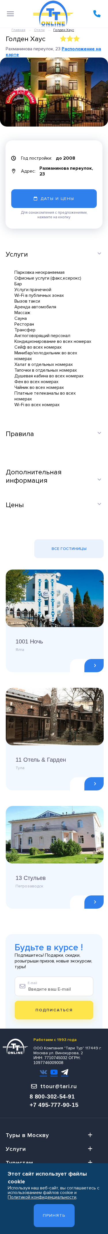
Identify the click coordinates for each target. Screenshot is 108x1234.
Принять (54, 1215)
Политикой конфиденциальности (42, 1197)
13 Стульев (31, 878)
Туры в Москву (27, 1135)
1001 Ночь (29, 641)
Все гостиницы (69, 548)
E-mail (32, 983)
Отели (39, 30)
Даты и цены (57, 198)
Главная (18, 30)
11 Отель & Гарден (41, 760)
